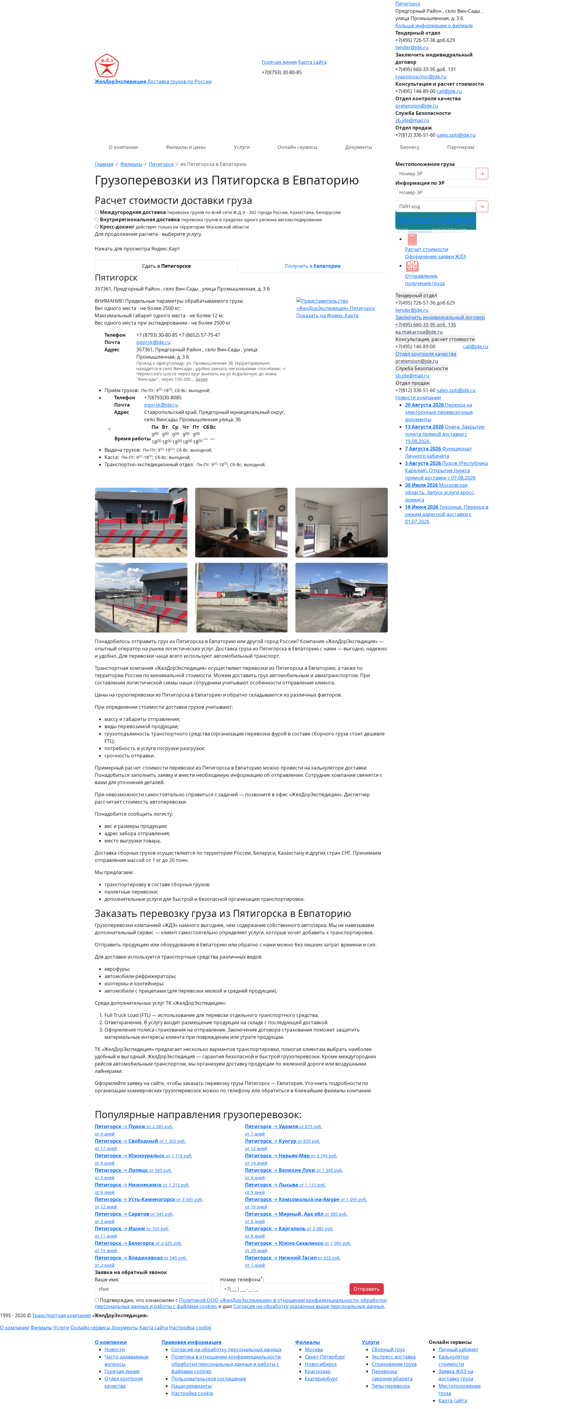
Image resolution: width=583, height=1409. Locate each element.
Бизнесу (409, 147)
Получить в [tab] (313, 266)
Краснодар (318, 1371)
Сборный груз (388, 1349)
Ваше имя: (107, 1279)
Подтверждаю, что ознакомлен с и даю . (241, 1303)
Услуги (242, 147)
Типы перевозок (391, 1386)
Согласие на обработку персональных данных (226, 1349)
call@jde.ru (449, 91)
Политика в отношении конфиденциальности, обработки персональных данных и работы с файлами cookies (226, 1364)
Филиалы (41, 1327)
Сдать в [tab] (166, 266)
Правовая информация (191, 1342)
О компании (123, 147)
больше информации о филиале (434, 25)
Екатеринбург (321, 1378)
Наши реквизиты (191, 1386)
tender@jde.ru (411, 47)
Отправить (366, 1289)
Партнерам (460, 147)
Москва (314, 1349)
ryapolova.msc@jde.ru (420, 76)
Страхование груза (394, 1364)
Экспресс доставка (394, 1356)
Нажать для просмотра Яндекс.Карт (137, 248)
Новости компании (418, 397)
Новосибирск (321, 1364)
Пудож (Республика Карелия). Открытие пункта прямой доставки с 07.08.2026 (446, 470)
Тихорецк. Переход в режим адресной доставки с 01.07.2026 (446, 514)
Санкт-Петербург (325, 1356)
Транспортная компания (61, 1315)
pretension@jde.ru (416, 105)
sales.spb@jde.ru (456, 135)
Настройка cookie (190, 1327)
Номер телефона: (242, 1279)
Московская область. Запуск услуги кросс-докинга (440, 492)
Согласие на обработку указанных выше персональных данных (308, 1306)
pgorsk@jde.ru (153, 342)
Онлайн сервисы (297, 147)
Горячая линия (279, 62)
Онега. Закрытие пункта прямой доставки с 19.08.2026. (445, 434)
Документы (358, 147)
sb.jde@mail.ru (412, 120)
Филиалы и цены (186, 147)
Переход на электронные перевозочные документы (439, 412)
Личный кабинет (435, 222)
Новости (114, 1349)
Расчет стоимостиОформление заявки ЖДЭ (435, 253)
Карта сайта (312, 62)
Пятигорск (407, 3)
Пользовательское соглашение (208, 1378)
